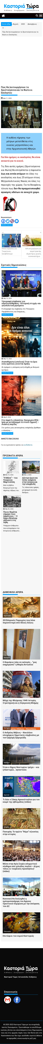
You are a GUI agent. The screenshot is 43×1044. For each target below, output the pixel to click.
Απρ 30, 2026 (9, 509)
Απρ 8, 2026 (7, 417)
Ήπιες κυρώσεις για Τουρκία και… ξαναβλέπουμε (9, 251)
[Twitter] (8, 221)
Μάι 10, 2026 (9, 475)
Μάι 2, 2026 (27, 475)
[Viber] (12, 221)
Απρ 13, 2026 (7, 359)
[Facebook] (3, 221)
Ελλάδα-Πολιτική (7, 225)
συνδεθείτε (28, 445)
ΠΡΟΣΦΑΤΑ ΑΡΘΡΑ (13, 455)
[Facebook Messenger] (17, 221)
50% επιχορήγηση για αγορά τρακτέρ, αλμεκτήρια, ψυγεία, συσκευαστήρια (33, 252)
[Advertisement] (21, 59)
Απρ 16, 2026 (7, 298)
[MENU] (40, 15)
